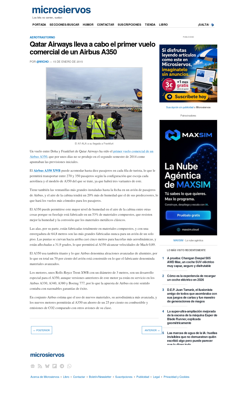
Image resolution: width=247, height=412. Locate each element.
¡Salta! (203, 24)
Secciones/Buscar (64, 24)
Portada (39, 24)
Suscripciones (129, 24)
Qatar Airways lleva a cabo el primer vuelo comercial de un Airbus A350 (92, 48)
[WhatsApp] (69, 366)
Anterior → (152, 330)
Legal (156, 377)
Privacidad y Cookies (176, 377)
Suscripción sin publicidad (179, 107)
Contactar (105, 24)
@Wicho (42, 61)
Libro (163, 24)
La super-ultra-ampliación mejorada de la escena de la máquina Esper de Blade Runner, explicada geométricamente (192, 317)
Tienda (150, 24)
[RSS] (40, 366)
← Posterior (41, 330)
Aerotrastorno (42, 37)
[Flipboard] (54, 366)
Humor (88, 24)
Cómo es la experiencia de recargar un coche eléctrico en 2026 (191, 278)
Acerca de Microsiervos (44, 377)
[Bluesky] (47, 366)
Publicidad (142, 377)
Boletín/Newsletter (100, 377)
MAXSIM (178, 240)
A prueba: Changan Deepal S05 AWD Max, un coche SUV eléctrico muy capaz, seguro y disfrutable (190, 262)
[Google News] (32, 366)
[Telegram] (62, 366)
